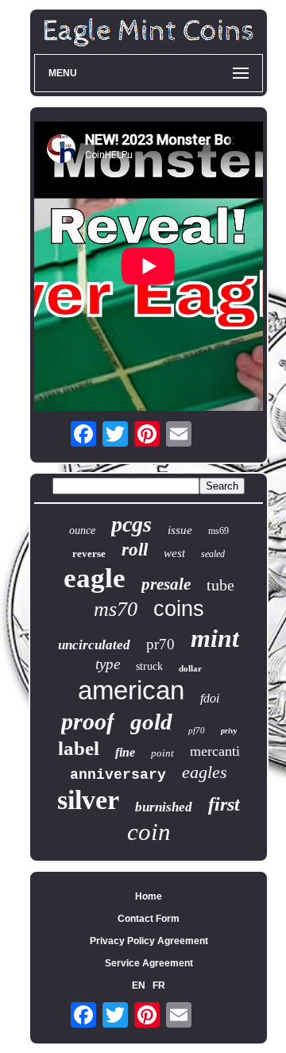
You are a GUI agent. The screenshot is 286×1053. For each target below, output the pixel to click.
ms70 (115, 609)
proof (87, 721)
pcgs (131, 524)
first (224, 804)
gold (151, 721)
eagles (204, 772)
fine (125, 752)
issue (180, 530)
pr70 (160, 644)
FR (159, 985)
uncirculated (94, 644)
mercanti (215, 751)
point (162, 753)
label (78, 748)
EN (138, 985)
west (174, 553)
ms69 (218, 530)
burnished (163, 807)
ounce (82, 530)
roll (135, 549)
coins (178, 609)
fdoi (209, 698)
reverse (89, 553)
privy (229, 730)
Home (148, 896)
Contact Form (149, 918)
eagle (95, 578)
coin (149, 832)
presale (166, 584)
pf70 (196, 730)
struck (149, 666)
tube (220, 585)
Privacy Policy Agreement (149, 941)
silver (88, 800)
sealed (213, 553)
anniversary (118, 775)
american (131, 690)
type (107, 664)
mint (215, 638)
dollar (190, 668)
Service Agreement (149, 963)
